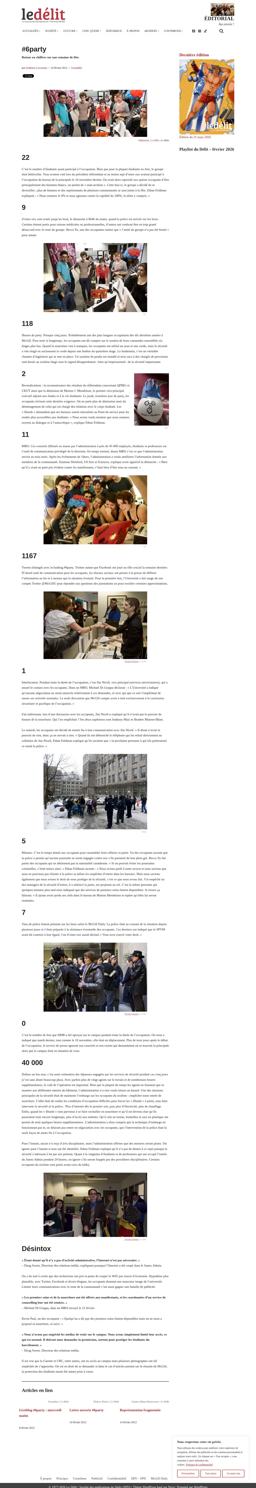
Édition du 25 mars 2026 (195, 137)
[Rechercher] (225, 31)
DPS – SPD (138, 1478)
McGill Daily (159, 1478)
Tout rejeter (210, 1473)
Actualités (76, 67)
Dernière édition (194, 55)
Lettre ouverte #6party (86, 1410)
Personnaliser (188, 1473)
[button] (39, 31)
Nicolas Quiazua (131, 661)
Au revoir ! (226, 24)
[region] (210, 1458)
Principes (62, 1478)
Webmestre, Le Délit (148, 140)
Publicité (97, 1478)
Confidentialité (116, 1478)
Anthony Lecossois (36, 67)
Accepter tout (233, 1473)
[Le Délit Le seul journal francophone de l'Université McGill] (43, 15)
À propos (133, 31)
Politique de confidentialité (199, 1464)
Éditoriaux (114, 31)
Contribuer (80, 1478)
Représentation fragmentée (140, 1410)
